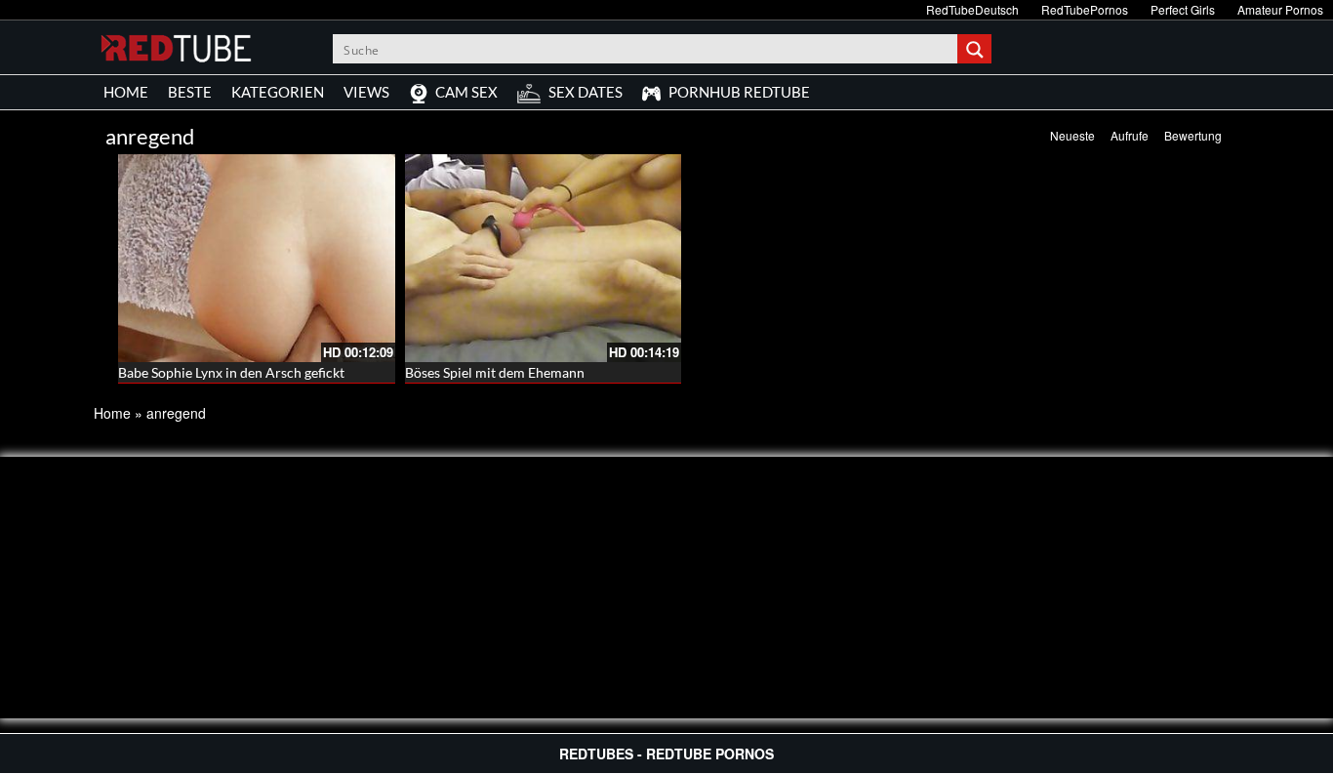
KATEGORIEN (277, 92)
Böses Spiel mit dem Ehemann (495, 372)
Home (112, 413)
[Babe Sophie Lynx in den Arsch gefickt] (256, 258)
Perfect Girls (1183, 9)
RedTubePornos (1084, 9)
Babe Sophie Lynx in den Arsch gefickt (231, 372)
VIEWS (366, 92)
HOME (125, 92)
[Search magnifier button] (976, 48)
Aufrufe (1130, 135)
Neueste (1072, 135)
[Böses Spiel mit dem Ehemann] (543, 258)
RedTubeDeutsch (972, 9)
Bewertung (1193, 135)
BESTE (190, 92)
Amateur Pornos (1280, 9)
